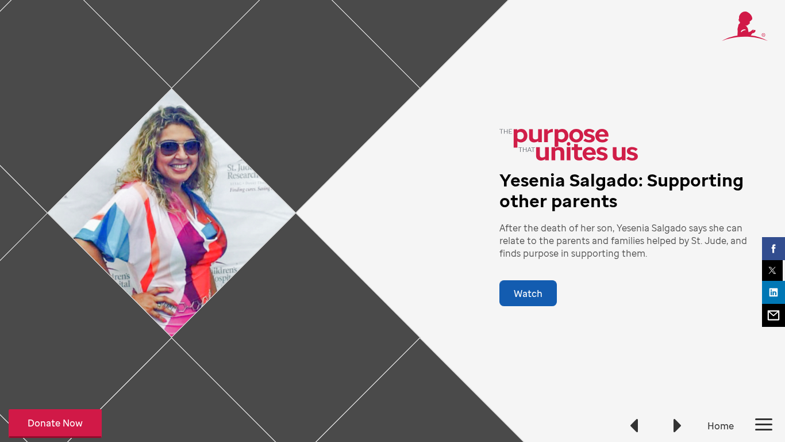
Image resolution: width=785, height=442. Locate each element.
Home (720, 426)
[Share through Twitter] (772, 270)
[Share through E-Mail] (773, 315)
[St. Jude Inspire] (745, 37)
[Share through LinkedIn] (773, 292)
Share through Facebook (773, 248)
